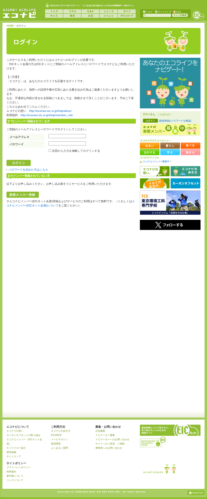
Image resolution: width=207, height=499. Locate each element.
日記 (90, 16)
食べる (190, 146)
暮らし (170, 146)
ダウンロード (127, 16)
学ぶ (170, 152)
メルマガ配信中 (155, 183)
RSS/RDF (56, 435)
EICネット (198, 15)
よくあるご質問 (59, 448)
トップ (54, 11)
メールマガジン (59, 439)
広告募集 (100, 431)
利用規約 (11, 471)
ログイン (150, 121)
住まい (149, 146)
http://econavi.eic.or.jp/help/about (50, 110)
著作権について (14, 475)
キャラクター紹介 (16, 448)
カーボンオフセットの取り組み (23, 435)
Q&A (90, 11)
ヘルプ (148, 11)
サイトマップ (162, 11)
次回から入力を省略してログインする (76, 150)
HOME (10, 25)
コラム (72, 11)
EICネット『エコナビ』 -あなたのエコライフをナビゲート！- (19, 13)
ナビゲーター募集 (105, 435)
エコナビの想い (155, 171)
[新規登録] (164, 120)
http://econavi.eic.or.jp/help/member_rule (47, 115)
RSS (177, 11)
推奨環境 (56, 443)
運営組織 (11, 452)
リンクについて (14, 480)
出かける (149, 152)
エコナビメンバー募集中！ (157, 161)
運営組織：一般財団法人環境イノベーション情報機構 (153, 441)
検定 (72, 16)
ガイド (127, 11)
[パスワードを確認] (180, 120)
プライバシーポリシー (18, 467)
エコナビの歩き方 (185, 171)
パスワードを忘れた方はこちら (28, 169)
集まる (190, 152)
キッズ (54, 16)
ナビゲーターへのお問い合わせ (112, 439)
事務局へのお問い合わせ (108, 448)
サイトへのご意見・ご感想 (110, 443)
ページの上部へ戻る (196, 492)
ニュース (108, 11)
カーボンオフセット (185, 183)
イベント (108, 16)
